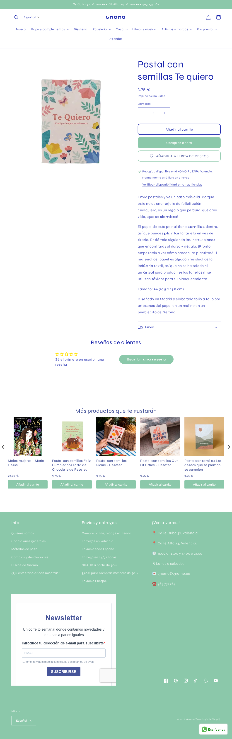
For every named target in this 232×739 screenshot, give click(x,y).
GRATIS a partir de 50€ (99, 565)
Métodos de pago (24, 549)
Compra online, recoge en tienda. (107, 533)
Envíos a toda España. (98, 549)
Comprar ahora (179, 143)
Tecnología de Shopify (208, 719)
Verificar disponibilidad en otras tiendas (172, 184)
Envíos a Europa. (94, 581)
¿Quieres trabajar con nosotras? (35, 573)
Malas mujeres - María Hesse (26, 463)
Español (21, 720)
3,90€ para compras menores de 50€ (110, 573)
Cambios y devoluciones (29, 557)
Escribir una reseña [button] (146, 359)
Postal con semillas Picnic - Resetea (111, 463)
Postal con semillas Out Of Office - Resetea (159, 463)
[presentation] (3, 447)
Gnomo (190, 719)
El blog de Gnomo (24, 565)
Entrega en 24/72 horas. (99, 557)
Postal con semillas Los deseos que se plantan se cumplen (203, 465)
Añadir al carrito (27, 484)
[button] (16, 17)
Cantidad (144, 104)
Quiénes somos (22, 533)
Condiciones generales (28, 541)
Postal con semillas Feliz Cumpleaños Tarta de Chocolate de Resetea (71, 465)
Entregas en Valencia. (98, 541)
